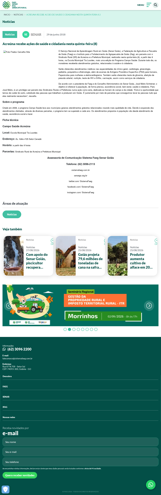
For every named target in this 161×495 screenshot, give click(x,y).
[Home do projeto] (15, 5)
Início (7, 15)
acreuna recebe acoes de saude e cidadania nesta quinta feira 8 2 (63, 15)
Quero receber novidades (19, 475)
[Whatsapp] (150, 484)
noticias (18, 15)
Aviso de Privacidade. (93, 468)
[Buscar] (155, 5)
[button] (149, 306)
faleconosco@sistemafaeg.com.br (17, 358)
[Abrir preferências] (5, 489)
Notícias (12, 214)
